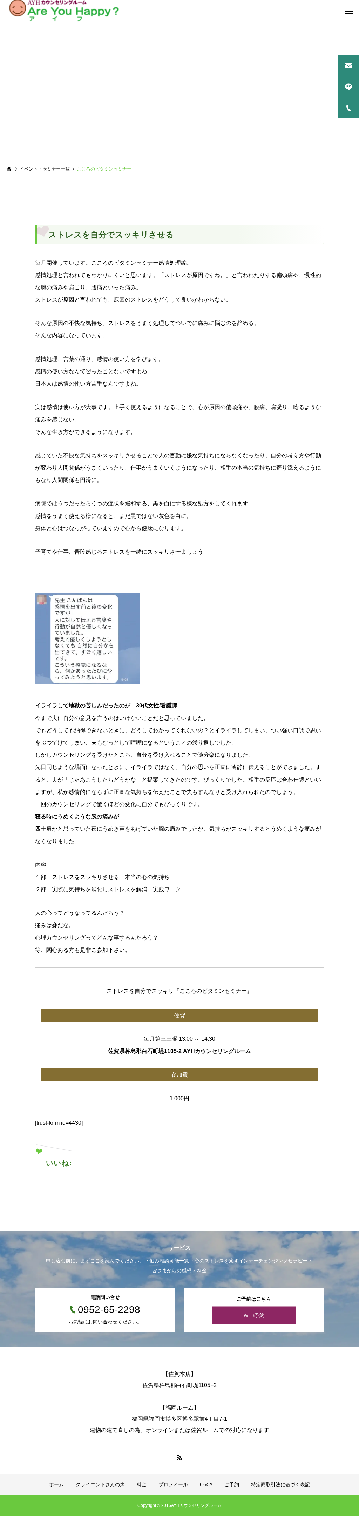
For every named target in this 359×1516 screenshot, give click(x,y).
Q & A (206, 1484)
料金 (142, 1484)
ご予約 (231, 1484)
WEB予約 (254, 1315)
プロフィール (173, 1484)
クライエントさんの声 (100, 1484)
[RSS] (179, 1457)
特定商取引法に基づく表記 (280, 1484)
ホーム (56, 1484)
